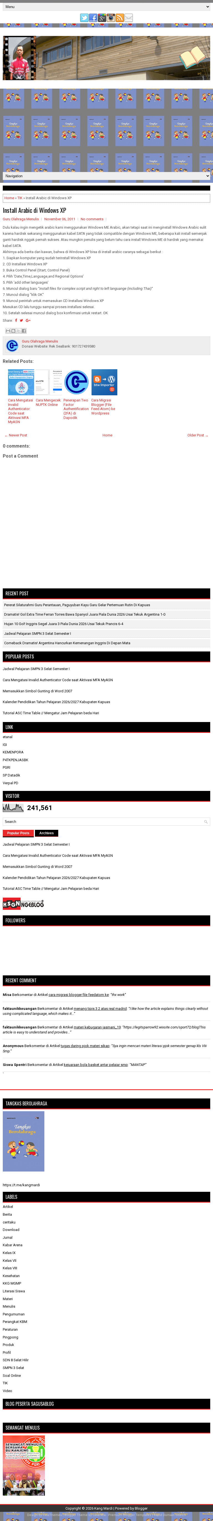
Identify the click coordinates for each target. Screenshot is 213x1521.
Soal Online (12, 1375)
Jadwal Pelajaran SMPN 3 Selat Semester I (37, 633)
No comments (92, 219)
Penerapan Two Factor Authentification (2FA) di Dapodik (76, 408)
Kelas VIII (10, 1268)
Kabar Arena (12, 1245)
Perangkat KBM (15, 1322)
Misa (7, 995)
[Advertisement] (106, 130)
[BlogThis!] (13, 331)
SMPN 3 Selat (13, 1368)
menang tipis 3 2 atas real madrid (100, 1008)
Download (11, 1230)
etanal (7, 737)
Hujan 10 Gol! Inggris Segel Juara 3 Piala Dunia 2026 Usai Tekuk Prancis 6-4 (63, 624)
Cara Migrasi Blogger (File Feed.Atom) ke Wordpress (103, 406)
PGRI (6, 767)
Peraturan (10, 1329)
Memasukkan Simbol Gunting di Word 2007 (37, 691)
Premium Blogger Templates (129, 1515)
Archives (46, 833)
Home (9, 198)
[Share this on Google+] (28, 320)
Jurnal (7, 1237)
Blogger (141, 1508)
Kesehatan (11, 1276)
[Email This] (8, 331)
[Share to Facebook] (24, 331)
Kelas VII (9, 1260)
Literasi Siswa (14, 1291)
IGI (5, 745)
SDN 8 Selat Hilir (16, 1360)
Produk (8, 1345)
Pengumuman (14, 1314)
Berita (7, 1214)
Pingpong (10, 1337)
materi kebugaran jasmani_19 (97, 1027)
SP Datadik (11, 775)
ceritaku (9, 1222)
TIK (19, 198)
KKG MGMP (12, 1283)
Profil (7, 1352)
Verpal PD (10, 783)
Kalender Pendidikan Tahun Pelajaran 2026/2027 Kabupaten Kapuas (56, 702)
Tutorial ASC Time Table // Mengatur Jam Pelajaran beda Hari (51, 713)
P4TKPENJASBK (15, 760)
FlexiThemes (52, 1515)
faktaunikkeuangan (20, 1008)
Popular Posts (18, 833)
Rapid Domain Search (170, 1515)
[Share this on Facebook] (16, 320)
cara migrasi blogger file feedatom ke (79, 995)
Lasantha (99, 1515)
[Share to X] (18, 331)
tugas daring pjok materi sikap (85, 1046)
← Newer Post (15, 435)
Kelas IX (9, 1253)
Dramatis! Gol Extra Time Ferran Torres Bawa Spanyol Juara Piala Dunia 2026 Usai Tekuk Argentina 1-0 (84, 614)
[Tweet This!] (21, 320)
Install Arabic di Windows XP (34, 210)
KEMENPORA (13, 752)
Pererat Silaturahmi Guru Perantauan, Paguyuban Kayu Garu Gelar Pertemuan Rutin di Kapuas (77, 605)
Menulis (9, 1306)
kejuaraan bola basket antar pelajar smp (96, 1065)
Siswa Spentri (15, 1065)
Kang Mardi (103, 1508)
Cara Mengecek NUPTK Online (48, 402)
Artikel (8, 1207)
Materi (8, 1299)
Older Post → (198, 435)
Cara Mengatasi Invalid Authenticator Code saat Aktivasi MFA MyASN (20, 411)
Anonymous (13, 1046)
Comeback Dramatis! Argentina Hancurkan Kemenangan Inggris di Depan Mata (67, 643)
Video (7, 1391)
